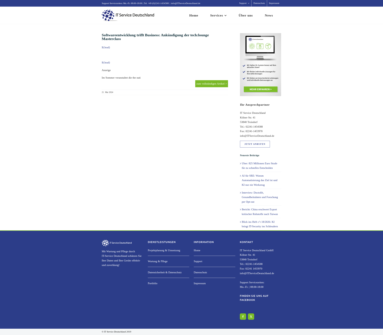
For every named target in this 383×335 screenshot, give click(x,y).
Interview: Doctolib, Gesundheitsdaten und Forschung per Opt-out (260, 197)
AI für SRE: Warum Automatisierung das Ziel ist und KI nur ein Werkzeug (259, 180)
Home (197, 250)
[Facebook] (243, 316)
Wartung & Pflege (158, 261)
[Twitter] (251, 316)
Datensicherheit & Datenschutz (165, 272)
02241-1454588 (254, 263)
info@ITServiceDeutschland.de (185, 3)
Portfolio (152, 283)
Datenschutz (200, 272)
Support (198, 261)
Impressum (200, 283)
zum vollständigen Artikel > (211, 83)
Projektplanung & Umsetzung (164, 250)
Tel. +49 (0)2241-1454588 (156, 3)
